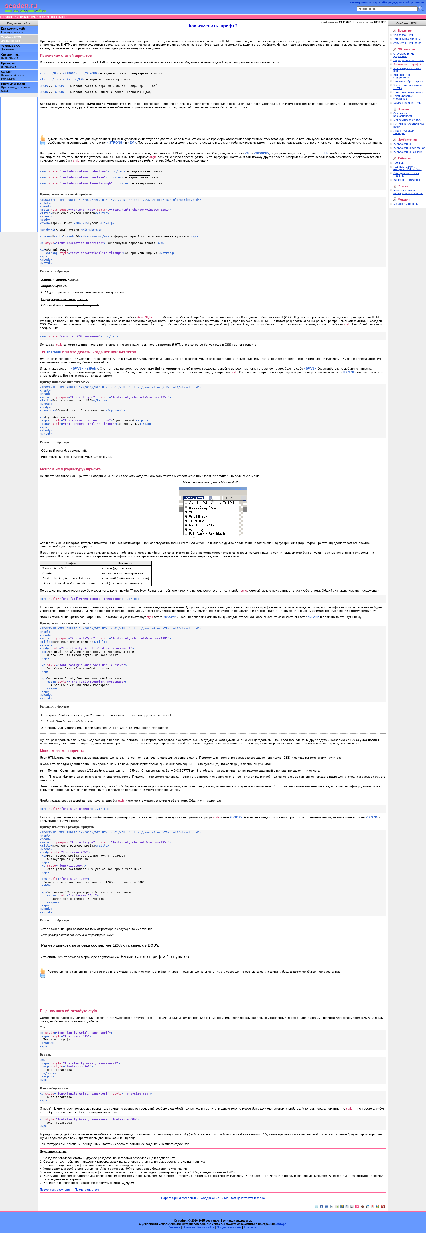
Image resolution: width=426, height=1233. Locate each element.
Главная (354, 2)
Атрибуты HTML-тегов (407, 43)
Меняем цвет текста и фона (244, 1198)
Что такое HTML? (404, 35)
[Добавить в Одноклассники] (337, 1206)
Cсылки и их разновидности (403, 114)
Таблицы (398, 162)
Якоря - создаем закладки (403, 132)
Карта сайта (380, 2)
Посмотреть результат (55, 1189)
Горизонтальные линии (408, 92)
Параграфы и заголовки (178, 1198)
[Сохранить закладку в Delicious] (367, 1206)
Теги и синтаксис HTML (407, 39)
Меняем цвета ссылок (407, 120)
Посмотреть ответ (87, 1189)
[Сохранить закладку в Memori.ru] (357, 1206)
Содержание (210, 1198)
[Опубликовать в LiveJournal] (347, 1206)
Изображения (402, 144)
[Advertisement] (213, 34)
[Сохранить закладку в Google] (377, 1206)
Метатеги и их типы (405, 204)
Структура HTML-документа (404, 55)
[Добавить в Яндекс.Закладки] (372, 1206)
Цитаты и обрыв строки (408, 81)
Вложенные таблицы (406, 180)
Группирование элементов (403, 97)
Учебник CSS (10, 47)
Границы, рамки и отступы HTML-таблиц (407, 168)
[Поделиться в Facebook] (321, 1206)
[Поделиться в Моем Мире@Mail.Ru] (342, 1206)
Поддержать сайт (399, 2)
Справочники (10, 56)
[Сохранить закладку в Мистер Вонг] (383, 1206)
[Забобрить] (362, 1206)
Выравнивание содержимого (402, 76)
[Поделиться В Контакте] (331, 1206)
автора (281, 1224)
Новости (366, 2)
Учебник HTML (26, 17)
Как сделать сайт (13, 30)
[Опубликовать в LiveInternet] (352, 1206)
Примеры (8, 65)
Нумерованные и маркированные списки (408, 192)
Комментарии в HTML (407, 102)
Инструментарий (15, 87)
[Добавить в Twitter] (316, 1206)
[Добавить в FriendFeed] (326, 1206)
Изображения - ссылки (407, 152)
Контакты (418, 2)
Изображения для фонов (409, 148)
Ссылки (12, 75)
